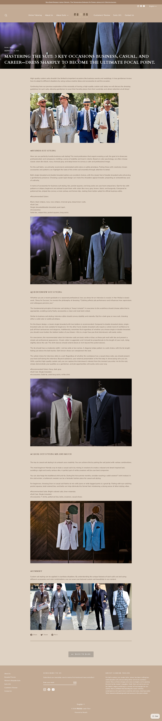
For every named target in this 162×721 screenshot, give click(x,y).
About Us (49, 15)
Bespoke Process (10, 677)
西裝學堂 (7, 51)
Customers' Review (102, 15)
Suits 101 (117, 15)
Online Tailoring (35, 15)
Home (6, 47)
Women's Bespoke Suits (12, 681)
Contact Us (129, 15)
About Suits (61, 15)
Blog (11, 47)
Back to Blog (82, 654)
